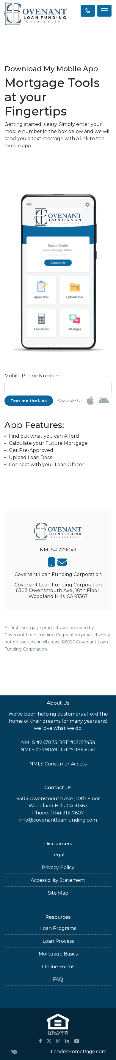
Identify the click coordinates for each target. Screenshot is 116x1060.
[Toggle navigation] (104, 11)
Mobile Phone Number (31, 376)
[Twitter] (49, 1041)
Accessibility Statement (58, 880)
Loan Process (58, 941)
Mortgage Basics (58, 954)
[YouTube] (76, 1041)
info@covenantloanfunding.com (58, 820)
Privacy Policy (58, 867)
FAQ (58, 979)
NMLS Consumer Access (58, 764)
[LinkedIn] (67, 1041)
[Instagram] (58, 1041)
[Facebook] (40, 1041)
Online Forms (58, 966)
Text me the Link (28, 400)
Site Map (58, 893)
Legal (58, 855)
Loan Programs (58, 928)
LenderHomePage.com (78, 1051)
